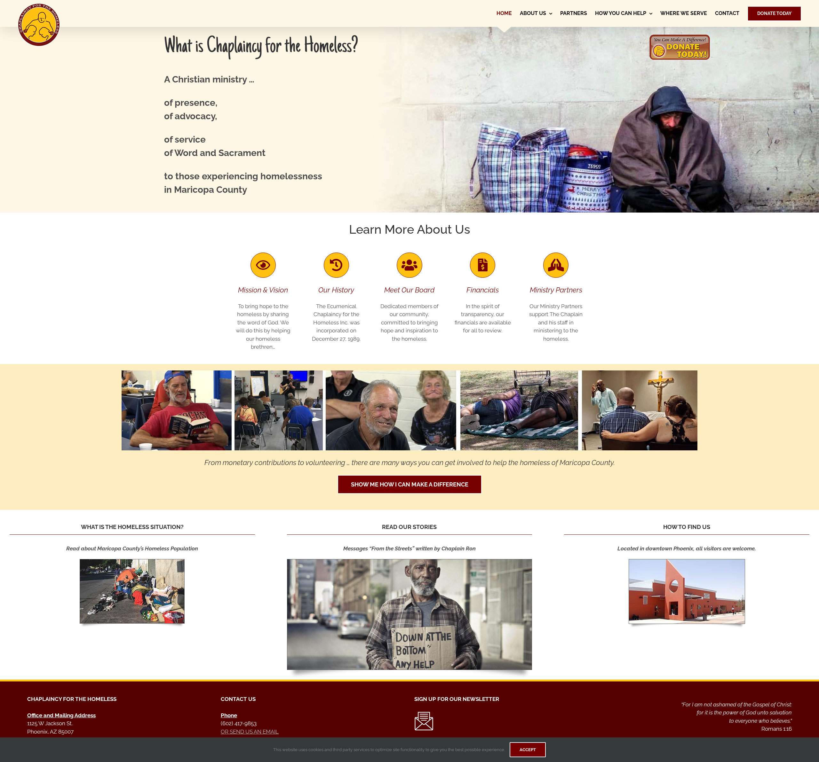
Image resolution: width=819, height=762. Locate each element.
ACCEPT (528, 749)
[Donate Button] (680, 36)
